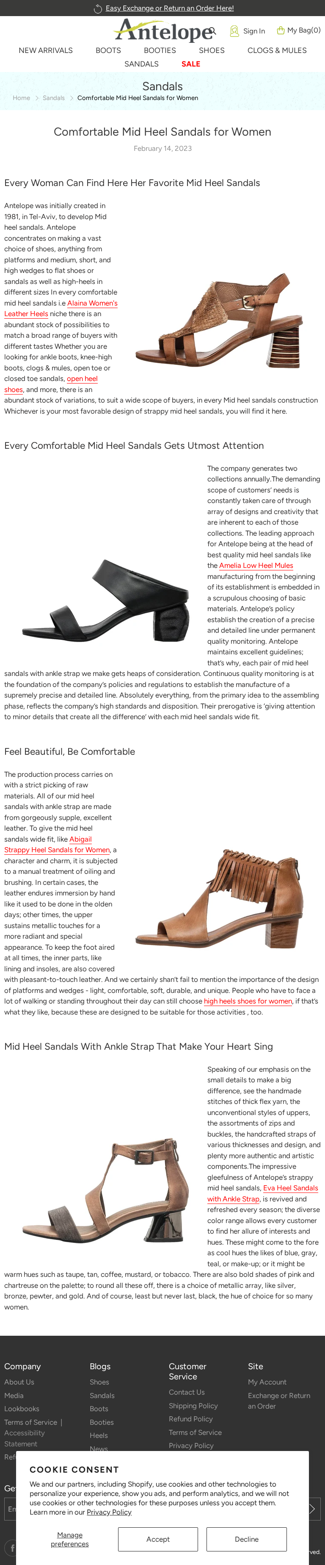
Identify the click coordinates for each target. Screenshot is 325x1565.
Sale (191, 64)
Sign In (254, 31)
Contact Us (187, 1392)
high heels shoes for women (248, 1001)
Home (21, 98)
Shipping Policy (193, 1405)
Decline (247, 1539)
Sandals (54, 98)
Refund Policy (191, 1419)
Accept (158, 1539)
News (99, 1449)
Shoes (99, 1382)
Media (14, 1395)
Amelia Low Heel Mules (256, 565)
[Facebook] (12, 1548)
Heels (99, 1435)
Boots (99, 1408)
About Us (19, 1382)
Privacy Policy (109, 1512)
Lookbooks (21, 1408)
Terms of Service (31, 1422)
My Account (267, 1382)
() (304, 30)
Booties (102, 1422)
